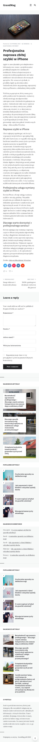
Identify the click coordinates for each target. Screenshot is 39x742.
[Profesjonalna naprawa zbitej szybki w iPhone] (3, 34)
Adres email (8, 337)
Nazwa (6, 329)
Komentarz (8, 313)
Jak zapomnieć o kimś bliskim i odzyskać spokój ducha (25, 487)
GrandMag (9, 5)
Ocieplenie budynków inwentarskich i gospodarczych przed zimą (13, 450)
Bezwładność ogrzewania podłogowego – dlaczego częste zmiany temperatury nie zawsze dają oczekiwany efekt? (14, 400)
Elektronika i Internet (11, 46)
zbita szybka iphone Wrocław (20, 260)
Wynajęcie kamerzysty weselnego (24, 512)
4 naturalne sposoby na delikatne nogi (24, 475)
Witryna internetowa (12, 346)
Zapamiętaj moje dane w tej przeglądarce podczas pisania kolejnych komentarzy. (18, 357)
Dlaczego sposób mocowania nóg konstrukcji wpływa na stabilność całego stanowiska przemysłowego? (14, 424)
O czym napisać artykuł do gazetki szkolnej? (24, 500)
